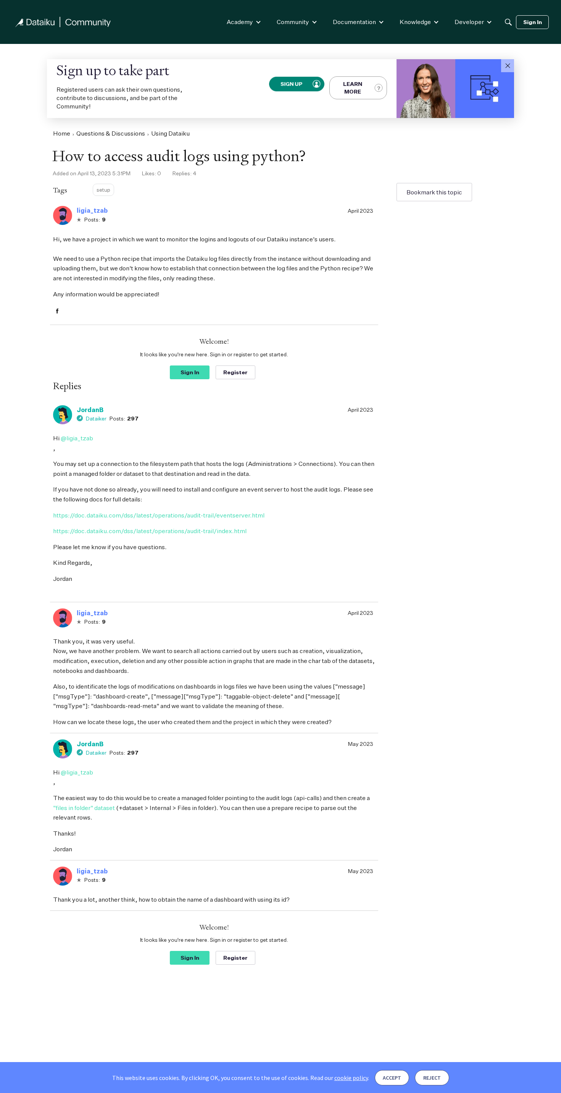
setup (103, 189)
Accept (392, 1077)
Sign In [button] (190, 372)
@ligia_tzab (77, 438)
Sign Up (291, 84)
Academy (240, 22)
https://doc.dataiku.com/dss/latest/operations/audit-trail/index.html (150, 531)
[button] (507, 65)
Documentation (354, 22)
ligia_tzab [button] (92, 210)
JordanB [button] (90, 410)
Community (293, 22)
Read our (339, 1078)
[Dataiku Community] (63, 22)
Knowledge (415, 22)
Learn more (352, 88)
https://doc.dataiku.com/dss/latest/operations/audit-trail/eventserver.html (158, 515)
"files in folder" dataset (84, 808)
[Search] (508, 22)
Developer (469, 22)
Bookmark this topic (434, 192)
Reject (432, 1077)
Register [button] (235, 372)
